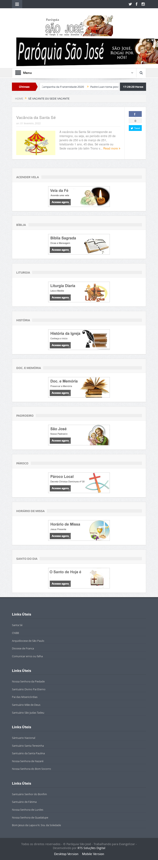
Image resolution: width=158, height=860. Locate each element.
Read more (111, 148)
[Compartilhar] (135, 114)
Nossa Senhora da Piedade (28, 681)
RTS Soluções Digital (91, 848)
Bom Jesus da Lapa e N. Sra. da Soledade (36, 825)
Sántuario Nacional (23, 738)
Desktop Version (66, 854)
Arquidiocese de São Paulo (28, 641)
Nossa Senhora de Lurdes (27, 809)
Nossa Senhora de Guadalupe (30, 817)
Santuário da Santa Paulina (28, 753)
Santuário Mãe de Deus (26, 705)
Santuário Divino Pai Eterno (28, 689)
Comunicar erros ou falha (27, 656)
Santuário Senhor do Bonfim (29, 794)
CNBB (15, 633)
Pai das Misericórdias (24, 697)
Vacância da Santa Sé (36, 117)
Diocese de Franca (23, 648)
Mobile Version (93, 854)
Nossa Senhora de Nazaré (27, 761)
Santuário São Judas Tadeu (28, 712)
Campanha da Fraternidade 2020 (43, 86)
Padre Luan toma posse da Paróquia (94, 86)
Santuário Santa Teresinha (28, 745)
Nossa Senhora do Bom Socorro (31, 769)
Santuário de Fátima (24, 802)
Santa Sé (17, 625)
